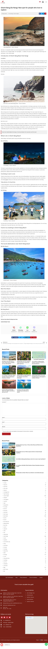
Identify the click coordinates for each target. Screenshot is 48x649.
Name (3, 417)
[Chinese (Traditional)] (39, 2)
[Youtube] (9, 617)
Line (27, 330)
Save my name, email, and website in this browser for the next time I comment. (18, 431)
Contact (41, 577)
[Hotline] (14, 327)
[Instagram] (7, 617)
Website (3, 426)
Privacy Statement (23, 577)
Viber (34, 330)
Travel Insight (16, 13)
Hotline (13, 330)
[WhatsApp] (21, 327)
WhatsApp (20, 330)
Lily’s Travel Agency (9, 577)
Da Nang (11, 13)
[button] (40, 14)
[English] (40, 2)
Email (3, 422)
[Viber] (34, 327)
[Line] (27, 327)
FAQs (17, 577)
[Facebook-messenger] (4, 617)
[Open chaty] (2, 644)
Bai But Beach (9, 132)
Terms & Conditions (33, 577)
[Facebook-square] (2, 617)
